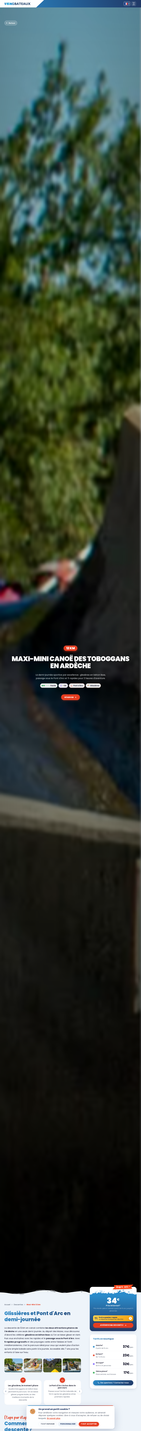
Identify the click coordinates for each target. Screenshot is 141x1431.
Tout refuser (48, 1424)
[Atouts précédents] (5, 1391)
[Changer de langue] (127, 3)
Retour (12, 23)
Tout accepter (89, 1424)
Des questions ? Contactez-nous (114, 1383)
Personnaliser (67, 1424)
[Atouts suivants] (79, 1391)
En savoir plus (53, 1418)
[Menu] (133, 3)
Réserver (69, 697)
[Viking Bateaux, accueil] (17, 3)
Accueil (7, 1305)
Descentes (18, 1305)
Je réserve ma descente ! (112, 1325)
